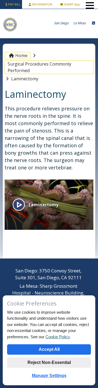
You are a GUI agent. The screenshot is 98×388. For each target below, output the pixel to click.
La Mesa (80, 23)
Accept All (49, 349)
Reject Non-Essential (49, 362)
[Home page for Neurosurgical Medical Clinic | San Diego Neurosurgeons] (10, 31)
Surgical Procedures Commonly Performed (39, 67)
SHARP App (71, 4)
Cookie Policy (57, 336)
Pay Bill (14, 4)
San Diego (61, 23)
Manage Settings (49, 375)
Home (21, 55)
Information (42, 4)
